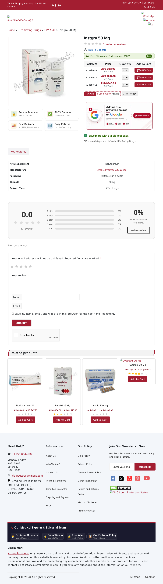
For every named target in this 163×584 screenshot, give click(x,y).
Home (11, 30)
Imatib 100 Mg (100, 405)
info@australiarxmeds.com (27, 475)
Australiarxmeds (18, 553)
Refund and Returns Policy (88, 491)
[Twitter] (121, 480)
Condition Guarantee (56, 489)
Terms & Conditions (56, 480)
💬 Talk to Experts (95, 49)
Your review (20, 275)
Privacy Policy (85, 464)
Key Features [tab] (18, 151)
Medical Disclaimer (87, 502)
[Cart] (152, 24)
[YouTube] (146, 480)
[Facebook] (113, 480)
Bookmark (149, 3)
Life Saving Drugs (29, 30)
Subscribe (145, 466)
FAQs (48, 505)
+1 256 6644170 (131, 3)
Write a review (138, 230)
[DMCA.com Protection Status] (120, 488)
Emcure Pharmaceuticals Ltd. (112, 169)
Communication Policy (89, 472)
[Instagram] (130, 480)
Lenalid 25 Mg (62, 405)
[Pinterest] (138, 480)
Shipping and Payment (58, 497)
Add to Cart (25, 419)
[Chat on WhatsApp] (148, 14)
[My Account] (149, 20)
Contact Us (52, 472)
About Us (51, 455)
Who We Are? (53, 464)
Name (16, 297)
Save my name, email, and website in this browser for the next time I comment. (64, 313)
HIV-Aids (49, 30)
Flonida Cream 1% (25, 405)
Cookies (150, 576)
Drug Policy (84, 455)
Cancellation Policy (87, 480)
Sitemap (135, 576)
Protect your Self (86, 510)
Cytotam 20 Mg (137, 364)
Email (16, 306)
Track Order (150, 7)
